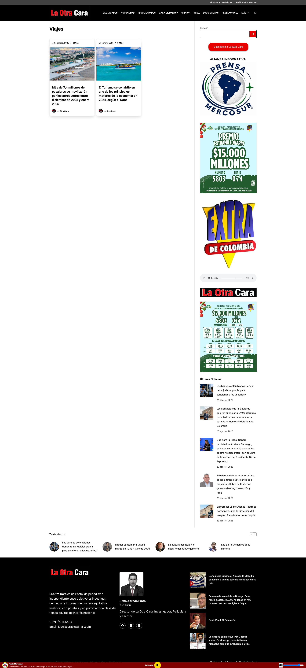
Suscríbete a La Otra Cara (228, 46)
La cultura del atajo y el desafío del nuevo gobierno (184, 546)
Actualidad (128, 12)
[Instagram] (139, 626)
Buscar (204, 28)
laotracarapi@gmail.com (74, 626)
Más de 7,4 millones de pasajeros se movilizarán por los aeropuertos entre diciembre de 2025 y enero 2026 (70, 95)
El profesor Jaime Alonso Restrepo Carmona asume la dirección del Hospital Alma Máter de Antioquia (236, 511)
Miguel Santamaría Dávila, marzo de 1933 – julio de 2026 (132, 546)
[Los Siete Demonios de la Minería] (213, 547)
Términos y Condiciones (221, 2)
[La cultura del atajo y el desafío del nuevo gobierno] (160, 547)
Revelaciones (230, 12)
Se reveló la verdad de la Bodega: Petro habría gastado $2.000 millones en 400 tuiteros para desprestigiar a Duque (230, 600)
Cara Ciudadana (168, 12)
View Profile (125, 605)
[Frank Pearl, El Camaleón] (198, 621)
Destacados (110, 12)
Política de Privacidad (246, 2)
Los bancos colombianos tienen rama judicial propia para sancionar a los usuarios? (235, 390)
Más (243, 12)
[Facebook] (123, 626)
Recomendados (147, 12)
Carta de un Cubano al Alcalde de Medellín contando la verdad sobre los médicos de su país (232, 580)
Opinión (185, 12)
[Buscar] (255, 13)
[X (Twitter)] (131, 626)
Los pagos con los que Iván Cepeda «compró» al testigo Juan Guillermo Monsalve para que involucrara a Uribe (229, 640)
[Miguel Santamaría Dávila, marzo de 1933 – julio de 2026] (107, 547)
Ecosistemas (211, 12)
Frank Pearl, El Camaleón (222, 620)
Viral (196, 12)
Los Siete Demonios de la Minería (235, 546)
